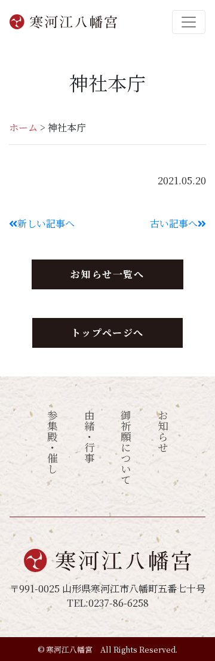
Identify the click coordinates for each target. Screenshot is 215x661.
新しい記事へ (46, 223)
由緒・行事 (89, 437)
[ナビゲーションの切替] (188, 22)
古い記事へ (174, 223)
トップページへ (107, 332)
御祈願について (126, 447)
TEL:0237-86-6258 (108, 603)
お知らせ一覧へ (107, 274)
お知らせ (163, 431)
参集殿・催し (52, 442)
